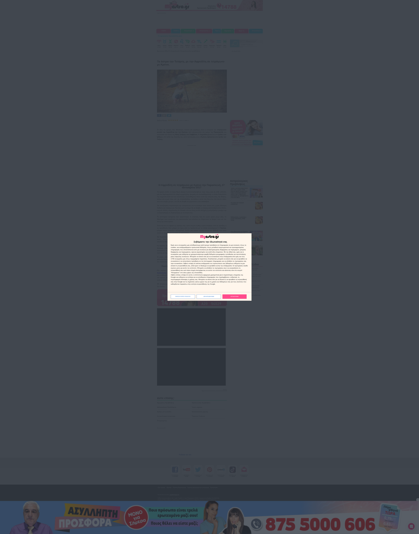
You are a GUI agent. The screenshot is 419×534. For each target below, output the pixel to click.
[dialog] (209, 267)
